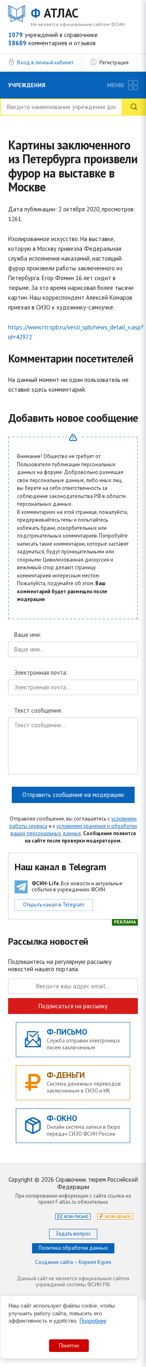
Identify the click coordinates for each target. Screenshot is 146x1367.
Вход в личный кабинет (45, 62)
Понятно (69, 1346)
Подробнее (92, 1321)
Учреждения (26, 85)
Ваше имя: (27, 635)
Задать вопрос (73, 1233)
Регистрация (114, 62)
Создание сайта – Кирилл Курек (73, 1262)
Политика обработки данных (73, 1247)
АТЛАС (54, 13)
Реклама (125, 922)
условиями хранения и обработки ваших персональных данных (74, 830)
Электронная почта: (41, 672)
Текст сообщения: (38, 710)
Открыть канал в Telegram (53, 904)
